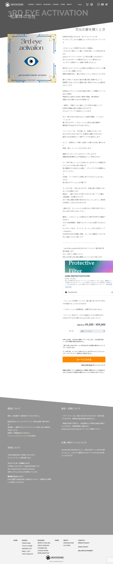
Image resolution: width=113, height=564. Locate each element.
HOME (15, 540)
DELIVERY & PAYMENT (85, 551)
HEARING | (27, 548)
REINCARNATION (43, 553)
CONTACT (81, 540)
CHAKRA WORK (43, 550)
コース (71, 331)
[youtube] (102, 4)
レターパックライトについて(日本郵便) (22, 436)
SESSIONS (47, 4)
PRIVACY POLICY (83, 543)
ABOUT (69, 4)
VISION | (26, 543)
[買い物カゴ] (87, 5)
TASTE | (27, 554)
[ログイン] (91, 5)
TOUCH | (27, 546)
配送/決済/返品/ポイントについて (93, 365)
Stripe (22, 472)
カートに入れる (84, 359)
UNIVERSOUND (68, 543)
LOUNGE (55, 4)
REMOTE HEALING (44, 543)
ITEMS (62, 4)
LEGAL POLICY (83, 547)
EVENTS (39, 4)
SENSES (31, 4)
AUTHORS (66, 545)
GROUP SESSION (43, 545)
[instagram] (98, 4)
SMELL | (26, 551)
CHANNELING (42, 548)
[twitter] (106, 4)
